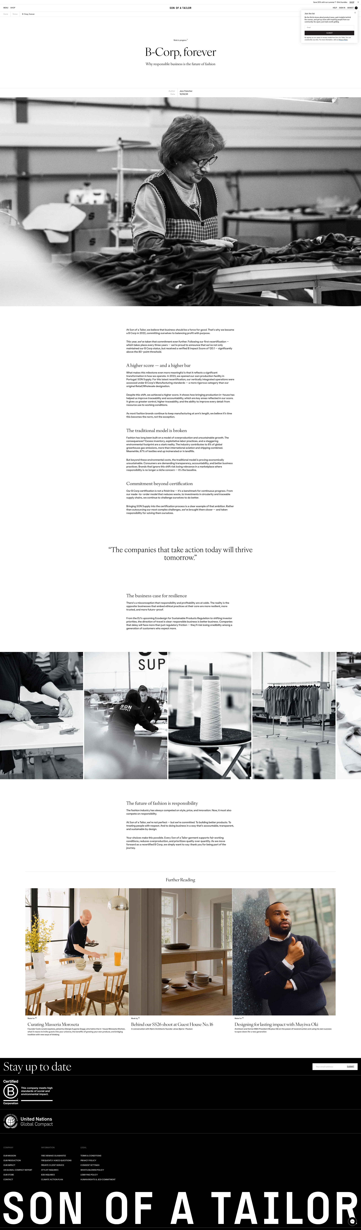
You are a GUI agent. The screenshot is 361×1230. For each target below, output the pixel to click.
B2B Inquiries (48, 1174)
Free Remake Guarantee (53, 1155)
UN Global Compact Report (17, 1170)
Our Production (12, 1160)
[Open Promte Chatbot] (352, 1221)
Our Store (8, 1174)
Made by (135, 1018)
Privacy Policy (88, 1160)
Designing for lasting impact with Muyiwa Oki (276, 1024)
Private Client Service (52, 1165)
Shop (352, 2)
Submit (350, 1066)
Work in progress (181, 40)
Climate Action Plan (52, 1179)
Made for (32, 1018)
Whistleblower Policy (92, 1170)
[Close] (358, 2)
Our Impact (9, 1165)
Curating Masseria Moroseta (53, 1024)
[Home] (180, 8)
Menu (5, 7)
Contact (8, 1179)
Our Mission (9, 1155)
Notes (15, 14)
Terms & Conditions (91, 1155)
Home (5, 14)
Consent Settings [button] (90, 1165)
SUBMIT (329, 33)
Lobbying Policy (89, 1174)
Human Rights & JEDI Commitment (98, 1179)
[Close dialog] (355, 12)
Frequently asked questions (56, 1160)
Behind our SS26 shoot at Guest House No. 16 (172, 1024)
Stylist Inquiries (49, 1170)
